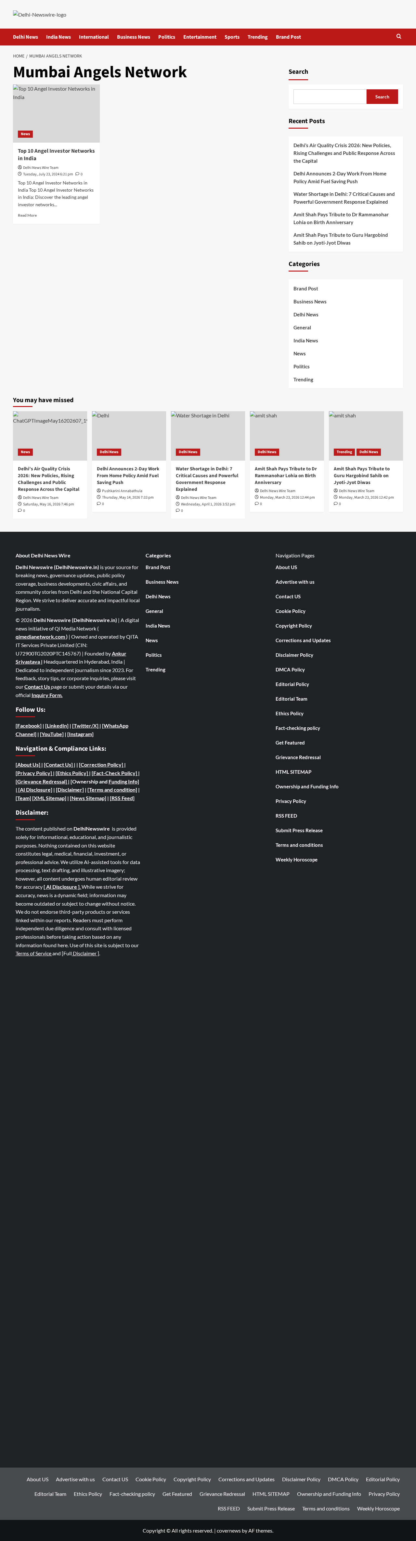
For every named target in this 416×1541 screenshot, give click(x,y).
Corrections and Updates (303, 640)
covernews (229, 1530)
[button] (399, 37)
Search (298, 71)
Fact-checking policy (298, 728)
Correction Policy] (102, 764)
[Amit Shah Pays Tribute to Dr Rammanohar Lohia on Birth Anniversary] (287, 436)
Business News (133, 37)
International (94, 37)
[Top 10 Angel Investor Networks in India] (56, 113)
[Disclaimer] (70, 789)
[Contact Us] (59, 764)
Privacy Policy (291, 801)
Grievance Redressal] (42, 781)
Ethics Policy (290, 713)
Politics (166, 37)
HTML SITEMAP (293, 772)
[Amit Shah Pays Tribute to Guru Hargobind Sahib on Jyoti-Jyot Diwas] (366, 436)
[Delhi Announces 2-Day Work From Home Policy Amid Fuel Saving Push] (129, 436)
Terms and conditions (299, 845)
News (25, 134)
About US (286, 567)
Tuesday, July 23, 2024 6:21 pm (48, 174)
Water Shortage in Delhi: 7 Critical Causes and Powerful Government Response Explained (344, 198)
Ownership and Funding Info (307, 786)
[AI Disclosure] (34, 789)
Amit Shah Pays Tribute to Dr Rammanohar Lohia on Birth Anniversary (341, 218)
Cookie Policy (291, 611)
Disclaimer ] (85, 953)
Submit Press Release (299, 830)
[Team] (23, 798)
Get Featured (290, 742)
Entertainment (199, 37)
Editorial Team (291, 699)
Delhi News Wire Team (40, 168)
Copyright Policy (294, 626)
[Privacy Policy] (34, 773)
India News (58, 37)
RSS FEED (286, 816)
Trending (258, 37)
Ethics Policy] (72, 773)
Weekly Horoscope (297, 859)
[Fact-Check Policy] (115, 773)
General (302, 327)
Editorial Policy (292, 684)
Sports (232, 37)
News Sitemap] (89, 798)
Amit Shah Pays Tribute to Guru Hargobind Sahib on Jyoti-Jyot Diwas (340, 239)
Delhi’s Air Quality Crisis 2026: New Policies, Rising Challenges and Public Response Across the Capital (344, 153)
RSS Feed (122, 798)
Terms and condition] (113, 789)
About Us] (29, 764)
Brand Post (288, 37)
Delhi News (25, 37)
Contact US (288, 596)
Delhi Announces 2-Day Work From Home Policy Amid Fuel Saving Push (339, 177)
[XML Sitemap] (49, 798)
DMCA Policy (290, 669)
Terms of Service (34, 953)
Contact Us (37, 686)
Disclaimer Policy (294, 655)
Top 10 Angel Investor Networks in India (56, 155)
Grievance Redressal (298, 757)
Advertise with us (295, 582)
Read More (27, 215)
